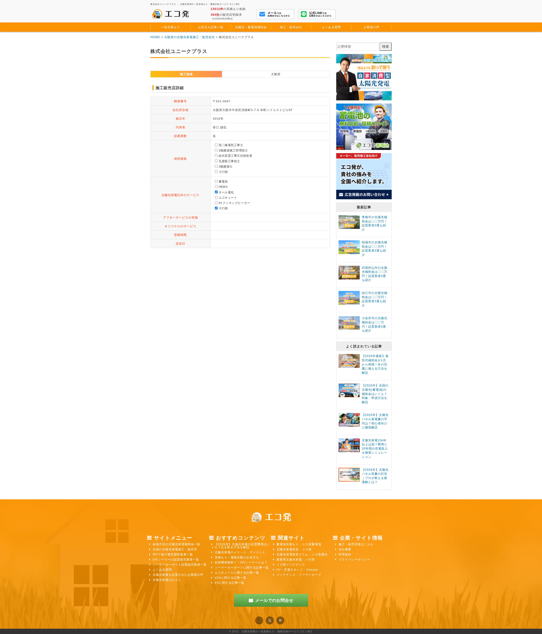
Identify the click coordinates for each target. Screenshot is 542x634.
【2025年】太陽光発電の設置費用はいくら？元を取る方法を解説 (240, 546)
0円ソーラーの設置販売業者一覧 (176, 559)
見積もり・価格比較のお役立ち (237, 557)
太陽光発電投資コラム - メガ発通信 (302, 554)
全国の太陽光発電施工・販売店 (175, 549)
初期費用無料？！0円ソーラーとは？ (241, 562)
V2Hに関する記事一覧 (230, 577)
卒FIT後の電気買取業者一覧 (173, 554)
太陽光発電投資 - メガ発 (294, 549)
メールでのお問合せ (274, 600)
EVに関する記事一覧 (229, 582)
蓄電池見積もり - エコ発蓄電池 (299, 544)
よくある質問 (162, 569)
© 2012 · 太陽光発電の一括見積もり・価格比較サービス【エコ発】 (271, 631)
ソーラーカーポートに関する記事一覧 (242, 567)
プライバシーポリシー (354, 559)
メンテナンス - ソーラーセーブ (299, 574)
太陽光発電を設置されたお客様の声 (178, 574)
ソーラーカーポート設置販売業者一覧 (180, 564)
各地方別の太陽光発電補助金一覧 (176, 544)
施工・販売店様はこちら (356, 544)
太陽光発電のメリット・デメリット (240, 552)
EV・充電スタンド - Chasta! (297, 569)
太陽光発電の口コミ (167, 579)
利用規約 (345, 554)
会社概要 (345, 549)
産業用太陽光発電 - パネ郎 (296, 559)
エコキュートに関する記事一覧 (237, 572)
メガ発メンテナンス (291, 564)
